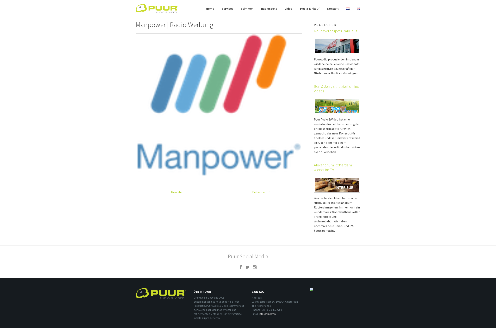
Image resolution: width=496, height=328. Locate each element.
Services (227, 8)
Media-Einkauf (309, 8)
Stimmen (247, 8)
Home (210, 8)
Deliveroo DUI (261, 192)
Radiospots (269, 8)
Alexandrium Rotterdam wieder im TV (333, 167)
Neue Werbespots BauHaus (335, 30)
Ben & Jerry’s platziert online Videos (336, 88)
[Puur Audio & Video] (157, 6)
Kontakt (333, 8)
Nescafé (176, 192)
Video (288, 8)
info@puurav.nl (267, 314)
